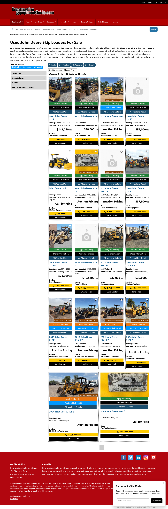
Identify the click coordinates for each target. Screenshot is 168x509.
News (28, 22)
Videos (115, 22)
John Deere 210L (58, 188)
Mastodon (14, 499)
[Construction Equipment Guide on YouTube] (154, 459)
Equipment (16, 22)
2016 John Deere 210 (86, 116)
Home (12, 34)
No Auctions (77, 65)
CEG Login (162, 2)
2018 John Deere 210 (111, 116)
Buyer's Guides (87, 22)
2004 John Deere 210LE (61, 411)
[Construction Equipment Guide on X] (131, 459)
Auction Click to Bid (112, 107)
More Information (61, 107)
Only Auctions (64, 65)
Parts (74, 22)
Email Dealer (60, 143)
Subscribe (63, 22)
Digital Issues (103, 22)
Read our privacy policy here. (20, 496)
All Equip (52, 65)
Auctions (38, 22)
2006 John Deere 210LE (112, 411)
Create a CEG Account (147, 2)
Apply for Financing (60, 104)
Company (51, 22)
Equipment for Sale (25, 34)
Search (153, 29)
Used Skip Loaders (44, 34)
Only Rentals (89, 65)
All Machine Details (61, 111)
